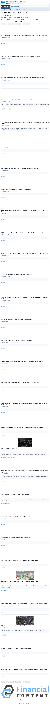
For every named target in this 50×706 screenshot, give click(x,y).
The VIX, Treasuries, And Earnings (10, 448)
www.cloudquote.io (34, 693)
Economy (11, 457)
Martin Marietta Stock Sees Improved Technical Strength (16, 494)
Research (37, 19)
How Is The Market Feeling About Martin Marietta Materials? (16, 516)
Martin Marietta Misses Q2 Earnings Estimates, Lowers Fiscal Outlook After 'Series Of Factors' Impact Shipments (24, 471)
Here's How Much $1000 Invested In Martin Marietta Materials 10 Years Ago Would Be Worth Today (24, 298)
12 (23, 24)
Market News (8, 3)
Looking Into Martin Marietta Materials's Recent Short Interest (17, 274)
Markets (3, 1)
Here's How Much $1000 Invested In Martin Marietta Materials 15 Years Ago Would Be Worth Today (24, 211)
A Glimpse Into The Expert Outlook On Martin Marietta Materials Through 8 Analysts (22, 232)
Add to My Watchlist (24, 17)
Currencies (14, 3)
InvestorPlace (4, 590)
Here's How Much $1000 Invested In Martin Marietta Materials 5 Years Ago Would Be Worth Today (24, 604)
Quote (8, 19)
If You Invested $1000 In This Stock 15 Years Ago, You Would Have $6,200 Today (22, 361)
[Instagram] (29, 699)
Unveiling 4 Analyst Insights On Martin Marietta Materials (16, 537)
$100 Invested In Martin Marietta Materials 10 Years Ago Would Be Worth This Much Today (24, 253)
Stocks (7, 1)
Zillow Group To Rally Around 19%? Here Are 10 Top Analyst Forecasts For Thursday (22, 427)
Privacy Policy (28, 695)
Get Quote (6, 7)
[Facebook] (23, 699)
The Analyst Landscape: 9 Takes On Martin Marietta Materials (17, 319)
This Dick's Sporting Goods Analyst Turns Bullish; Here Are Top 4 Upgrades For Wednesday (24, 35)
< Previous (3, 24)
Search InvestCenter (14, 6)
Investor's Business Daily (6, 503)
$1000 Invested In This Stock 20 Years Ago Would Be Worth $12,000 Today (20, 168)
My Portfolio (23, 9)
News (22, 19)
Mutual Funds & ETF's (14, 1)
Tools (24, 1)
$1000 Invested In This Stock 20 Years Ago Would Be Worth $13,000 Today (20, 382)
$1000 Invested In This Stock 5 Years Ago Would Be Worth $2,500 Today (20, 560)
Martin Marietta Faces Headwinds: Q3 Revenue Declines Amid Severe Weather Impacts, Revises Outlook (25, 123)
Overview (3, 3)
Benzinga (4, 43)
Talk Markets (4, 457)
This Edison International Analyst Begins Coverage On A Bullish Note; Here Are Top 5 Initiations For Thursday (22, 78)
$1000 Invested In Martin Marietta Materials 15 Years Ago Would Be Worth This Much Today (24, 669)
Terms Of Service (36, 695)
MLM (24, 12)
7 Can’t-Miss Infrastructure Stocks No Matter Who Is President (17, 625)
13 (25, 24)
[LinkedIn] (26, 699)
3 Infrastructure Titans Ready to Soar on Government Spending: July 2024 (20, 581)
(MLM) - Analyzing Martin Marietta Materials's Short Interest (16, 189)
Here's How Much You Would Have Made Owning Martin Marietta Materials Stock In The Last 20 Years (24, 404)
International (19, 3)
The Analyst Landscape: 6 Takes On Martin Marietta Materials (17, 340)
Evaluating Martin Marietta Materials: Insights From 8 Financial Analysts (19, 146)
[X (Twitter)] (20, 699)
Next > (29, 24)
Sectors (20, 1)
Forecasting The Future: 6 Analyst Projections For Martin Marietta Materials (20, 56)
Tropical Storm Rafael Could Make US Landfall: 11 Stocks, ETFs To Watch (20, 100)
